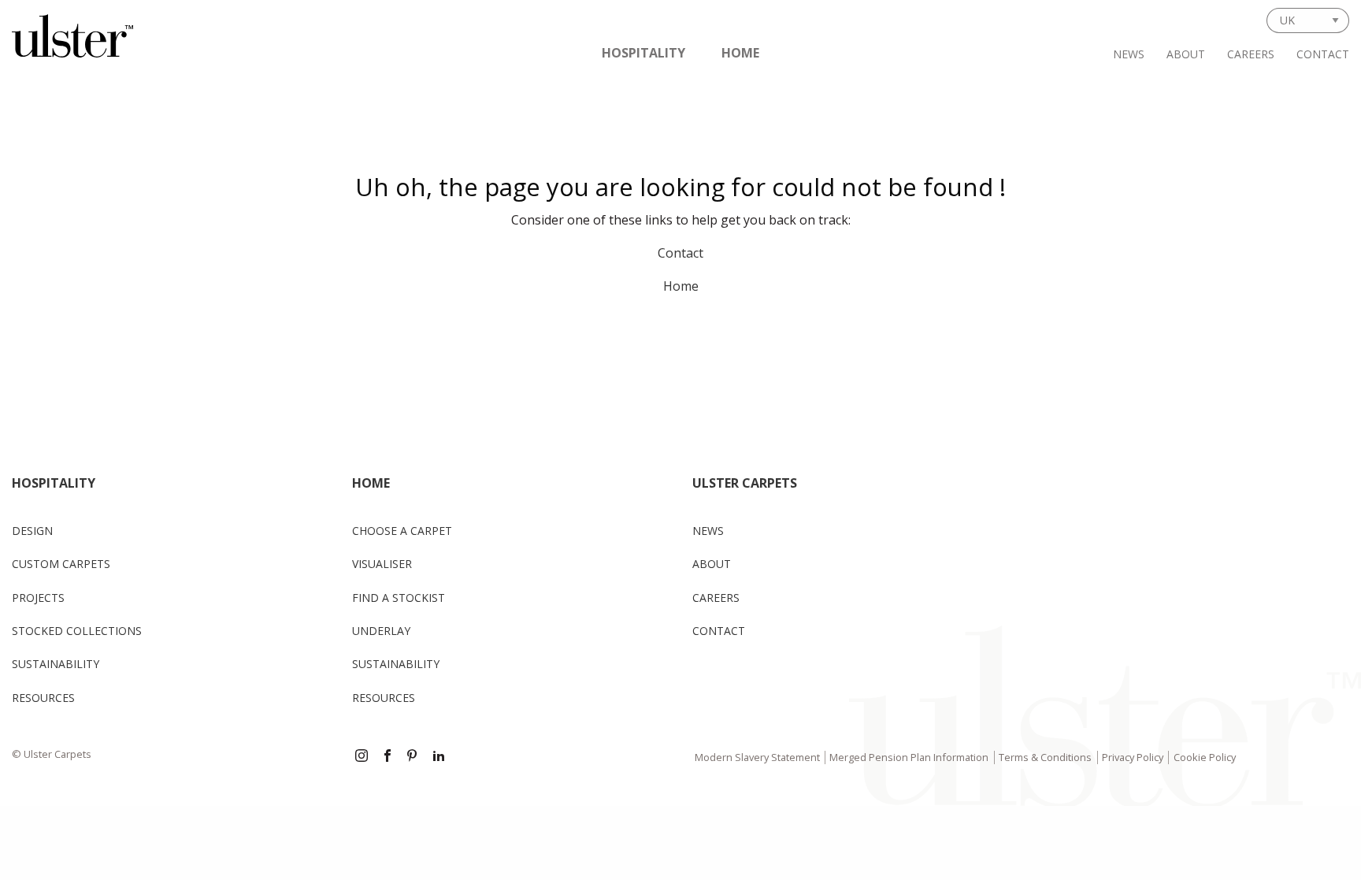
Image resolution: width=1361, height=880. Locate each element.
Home (740, 52)
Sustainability (55, 663)
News (1128, 53)
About (1185, 53)
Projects (38, 597)
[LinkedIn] (438, 757)
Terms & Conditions (1045, 757)
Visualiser (382, 563)
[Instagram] (361, 757)
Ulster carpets (744, 483)
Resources (43, 697)
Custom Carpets (61, 563)
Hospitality (643, 52)
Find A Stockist (398, 597)
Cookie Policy (1205, 757)
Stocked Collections (77, 630)
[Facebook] (387, 757)
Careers (1250, 53)
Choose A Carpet (402, 530)
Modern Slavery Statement (757, 757)
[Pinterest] (413, 757)
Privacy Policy (1132, 757)
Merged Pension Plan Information (908, 757)
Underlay (381, 630)
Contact (1322, 53)
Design (32, 530)
